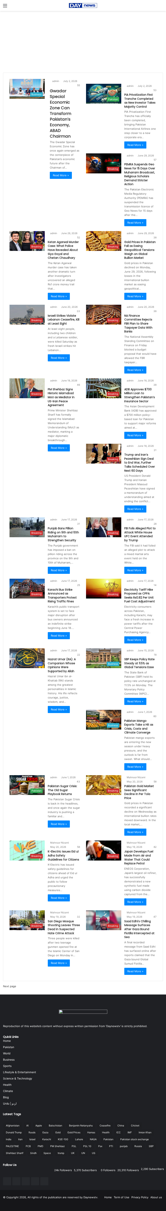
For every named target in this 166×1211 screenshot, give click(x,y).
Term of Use (121, 1197)
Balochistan (55, 1125)
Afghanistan (12, 1125)
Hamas (91, 1132)
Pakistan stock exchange (134, 1139)
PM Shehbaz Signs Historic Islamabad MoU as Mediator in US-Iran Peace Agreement (61, 397)
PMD (40, 1146)
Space (47, 1153)
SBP (151, 1146)
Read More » (61, 175)
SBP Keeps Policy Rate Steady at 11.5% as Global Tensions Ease (139, 663)
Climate (8, 1091)
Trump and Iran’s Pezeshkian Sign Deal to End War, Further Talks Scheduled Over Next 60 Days (139, 462)
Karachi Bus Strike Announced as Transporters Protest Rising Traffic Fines (62, 596)
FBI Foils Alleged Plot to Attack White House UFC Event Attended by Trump (140, 534)
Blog (6, 1097)
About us (156, 1197)
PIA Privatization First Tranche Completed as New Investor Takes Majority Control (139, 101)
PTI (111, 1146)
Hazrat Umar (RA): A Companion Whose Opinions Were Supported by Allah (62, 665)
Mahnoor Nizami (136, 777)
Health (7, 1084)
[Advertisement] (83, 41)
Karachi (46, 1139)
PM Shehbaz (57, 1146)
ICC (118, 1132)
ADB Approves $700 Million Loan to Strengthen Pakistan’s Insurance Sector (139, 395)
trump (61, 1153)
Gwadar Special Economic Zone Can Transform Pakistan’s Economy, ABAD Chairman (60, 113)
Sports (7, 1066)
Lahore (79, 1139)
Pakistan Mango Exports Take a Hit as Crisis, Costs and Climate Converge (138, 727)
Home (7, 1040)
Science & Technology (17, 1078)
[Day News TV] (83, 5)
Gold (58, 1132)
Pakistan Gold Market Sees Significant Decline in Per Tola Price (139, 792)
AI (27, 1125)
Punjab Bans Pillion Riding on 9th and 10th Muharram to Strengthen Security (63, 534)
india (8, 1139)
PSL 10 (87, 1146)
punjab (124, 1146)
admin (56, 81)
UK (72, 1153)
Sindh (33, 1153)
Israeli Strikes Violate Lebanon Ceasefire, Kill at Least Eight (63, 320)
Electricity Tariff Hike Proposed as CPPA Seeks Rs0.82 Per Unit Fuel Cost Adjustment (139, 596)
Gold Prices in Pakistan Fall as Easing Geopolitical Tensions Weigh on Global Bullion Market (140, 250)
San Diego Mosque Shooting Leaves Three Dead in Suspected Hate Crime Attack (64, 927)
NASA (93, 1139)
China (120, 1125)
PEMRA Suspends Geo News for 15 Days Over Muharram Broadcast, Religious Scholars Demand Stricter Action (139, 174)
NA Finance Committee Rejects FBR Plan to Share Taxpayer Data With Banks (138, 323)
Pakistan (8, 1047)
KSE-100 (63, 1139)
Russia (138, 1146)
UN (83, 1153)
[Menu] (5, 7)
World (6, 1053)
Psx (100, 1146)
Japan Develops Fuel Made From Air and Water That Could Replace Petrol (138, 857)
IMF (130, 1132)
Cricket (135, 1125)
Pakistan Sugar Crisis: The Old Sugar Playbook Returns (62, 790)
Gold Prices (73, 1132)
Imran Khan (145, 1132)
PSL (74, 1146)
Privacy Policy (139, 1197)
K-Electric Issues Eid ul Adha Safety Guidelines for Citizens (63, 855)
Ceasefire (105, 1125)
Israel (32, 1139)
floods (32, 1132)
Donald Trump (14, 1132)
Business (9, 1059)
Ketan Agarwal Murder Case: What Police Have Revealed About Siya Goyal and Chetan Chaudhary (63, 250)
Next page (9, 986)
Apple (38, 1125)
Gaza (45, 1132)
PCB (28, 1146)
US (93, 1153)
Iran (20, 1139)
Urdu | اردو (10, 1103)
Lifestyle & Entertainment (19, 1072)
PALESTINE (12, 1146)
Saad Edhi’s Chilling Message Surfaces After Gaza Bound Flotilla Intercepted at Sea (139, 929)
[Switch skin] (161, 7)
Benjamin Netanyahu (81, 1125)
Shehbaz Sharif (14, 1153)
